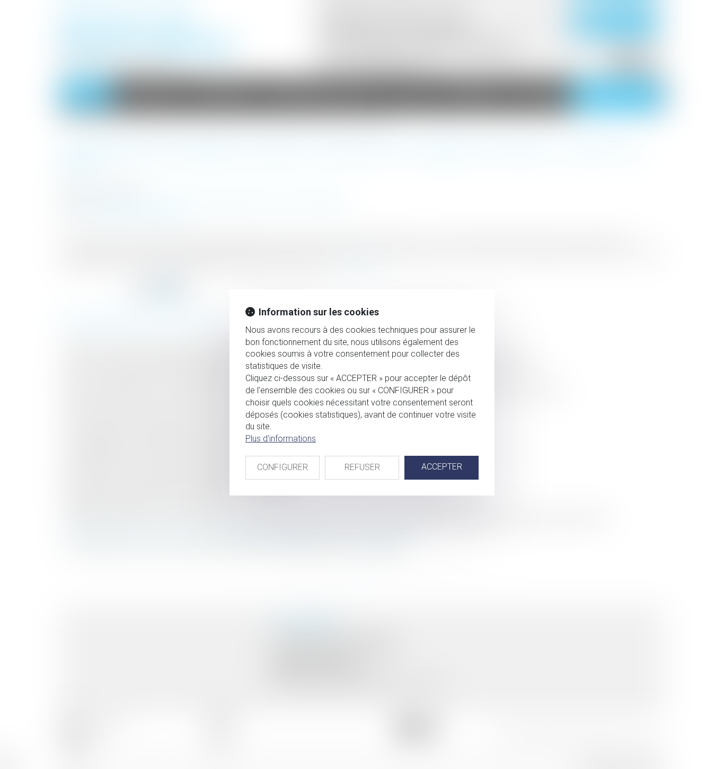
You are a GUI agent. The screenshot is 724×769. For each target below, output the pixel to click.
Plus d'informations (280, 439)
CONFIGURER (282, 467)
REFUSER (362, 467)
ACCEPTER (441, 467)
